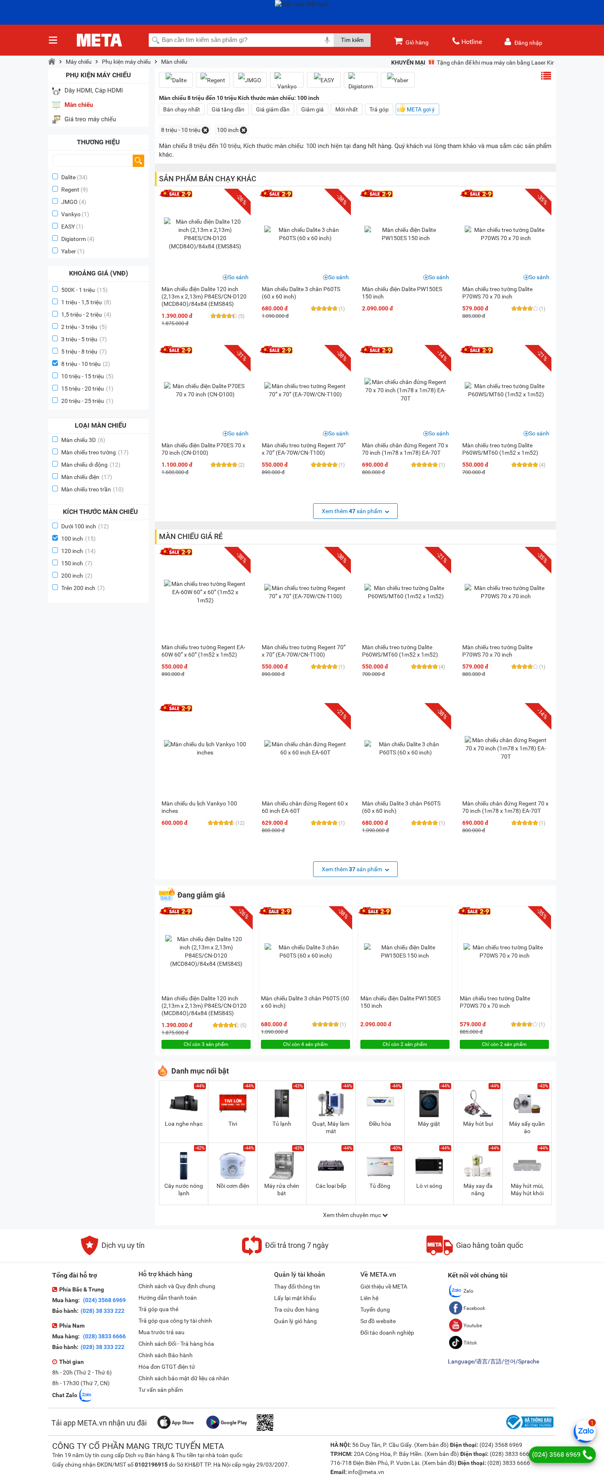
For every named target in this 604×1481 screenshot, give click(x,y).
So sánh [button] (238, 277)
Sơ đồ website (378, 1321)
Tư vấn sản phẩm (160, 1389)
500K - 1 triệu (84, 290)
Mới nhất (346, 109)
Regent (70, 189)
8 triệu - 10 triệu (85, 364)
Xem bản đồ (431, 1445)
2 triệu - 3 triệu (84, 327)
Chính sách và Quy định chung (176, 1286)
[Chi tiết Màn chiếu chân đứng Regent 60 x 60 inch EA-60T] (305, 748)
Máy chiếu (79, 61)
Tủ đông (379, 1185)
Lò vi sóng (429, 1185)
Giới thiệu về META (383, 1286)
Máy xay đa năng (478, 1189)
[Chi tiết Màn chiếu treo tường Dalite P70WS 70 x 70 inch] (506, 234)
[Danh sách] (546, 76)
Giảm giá (312, 109)
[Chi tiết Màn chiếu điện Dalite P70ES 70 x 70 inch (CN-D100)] (205, 390)
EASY (68, 226)
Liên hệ (369, 1298)
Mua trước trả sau (161, 1332)
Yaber (68, 251)
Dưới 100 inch (85, 526)
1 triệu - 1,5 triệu (86, 302)
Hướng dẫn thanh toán (167, 1297)
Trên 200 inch (83, 588)
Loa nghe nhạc (184, 1123)
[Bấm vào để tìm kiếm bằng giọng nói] (327, 39)
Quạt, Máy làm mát (330, 1127)
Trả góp (379, 109)
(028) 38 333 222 (102, 1310)
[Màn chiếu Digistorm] (360, 83)
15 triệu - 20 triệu (87, 388)
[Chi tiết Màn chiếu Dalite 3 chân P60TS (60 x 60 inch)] (305, 234)
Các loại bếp (331, 1185)
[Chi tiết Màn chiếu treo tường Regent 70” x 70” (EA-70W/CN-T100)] (305, 390)
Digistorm (73, 239)
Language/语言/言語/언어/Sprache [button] (493, 1361)
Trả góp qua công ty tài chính (175, 1320)
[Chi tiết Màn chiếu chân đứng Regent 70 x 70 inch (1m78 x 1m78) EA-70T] (405, 390)
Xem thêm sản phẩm (352, 511)
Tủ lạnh (281, 1123)
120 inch (78, 551)
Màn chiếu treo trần (92, 489)
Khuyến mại (408, 62)
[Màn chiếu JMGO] (249, 80)
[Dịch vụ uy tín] (113, 1253)
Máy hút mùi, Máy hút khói (527, 1189)
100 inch (78, 538)
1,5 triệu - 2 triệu (86, 314)
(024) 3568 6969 (104, 1300)
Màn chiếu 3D (83, 440)
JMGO (69, 202)
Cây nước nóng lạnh (183, 1189)
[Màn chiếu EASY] (323, 80)
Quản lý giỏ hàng (295, 1321)
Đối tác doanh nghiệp (387, 1332)
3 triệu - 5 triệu (84, 339)
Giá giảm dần (273, 109)
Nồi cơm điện (233, 1185)
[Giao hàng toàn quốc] (474, 1253)
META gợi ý (421, 109)
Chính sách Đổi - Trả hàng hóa (176, 1343)
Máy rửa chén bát (281, 1189)
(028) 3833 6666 (104, 1336)
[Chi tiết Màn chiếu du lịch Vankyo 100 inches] (205, 748)
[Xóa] (205, 130)
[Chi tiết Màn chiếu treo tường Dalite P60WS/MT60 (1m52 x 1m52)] (506, 390)
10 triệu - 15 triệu (87, 376)
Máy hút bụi (478, 1123)
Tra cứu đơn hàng (296, 1309)
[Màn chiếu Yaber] (397, 80)
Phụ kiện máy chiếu (126, 61)
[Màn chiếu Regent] (212, 80)
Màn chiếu (174, 61)
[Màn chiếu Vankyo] (286, 83)
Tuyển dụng (375, 1309)
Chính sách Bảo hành (165, 1355)
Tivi (232, 1123)
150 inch (76, 563)
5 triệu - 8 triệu (84, 351)
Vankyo (71, 214)
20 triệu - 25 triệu (87, 401)
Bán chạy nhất (181, 109)
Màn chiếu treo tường (95, 452)
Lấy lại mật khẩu (295, 1298)
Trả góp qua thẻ (158, 1309)
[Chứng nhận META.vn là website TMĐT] (528, 1429)
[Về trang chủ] (51, 62)
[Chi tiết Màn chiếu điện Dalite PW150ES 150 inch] (405, 234)
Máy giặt (429, 1123)
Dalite (68, 177)
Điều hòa (380, 1123)
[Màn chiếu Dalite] (175, 80)
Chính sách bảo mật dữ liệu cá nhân (183, 1378)
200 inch (76, 575)
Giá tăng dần (228, 109)
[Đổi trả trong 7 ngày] (285, 1253)
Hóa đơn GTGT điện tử (166, 1366)
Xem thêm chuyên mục (352, 1215)
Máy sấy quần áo (527, 1127)
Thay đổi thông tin (297, 1286)
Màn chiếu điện (86, 477)
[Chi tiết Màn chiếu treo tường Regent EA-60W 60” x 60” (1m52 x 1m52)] (205, 592)
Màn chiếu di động (90, 464)
